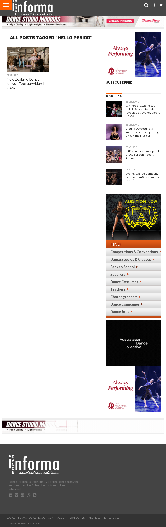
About (61, 517)
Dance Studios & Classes (130, 259)
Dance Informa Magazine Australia (30, 517)
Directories (111, 517)
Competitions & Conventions (134, 252)
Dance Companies (125, 304)
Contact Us (77, 517)
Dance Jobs (119, 311)
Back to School (122, 267)
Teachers (118, 289)
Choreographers (124, 297)
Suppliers (118, 274)
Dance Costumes (124, 282)
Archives (94, 517)
